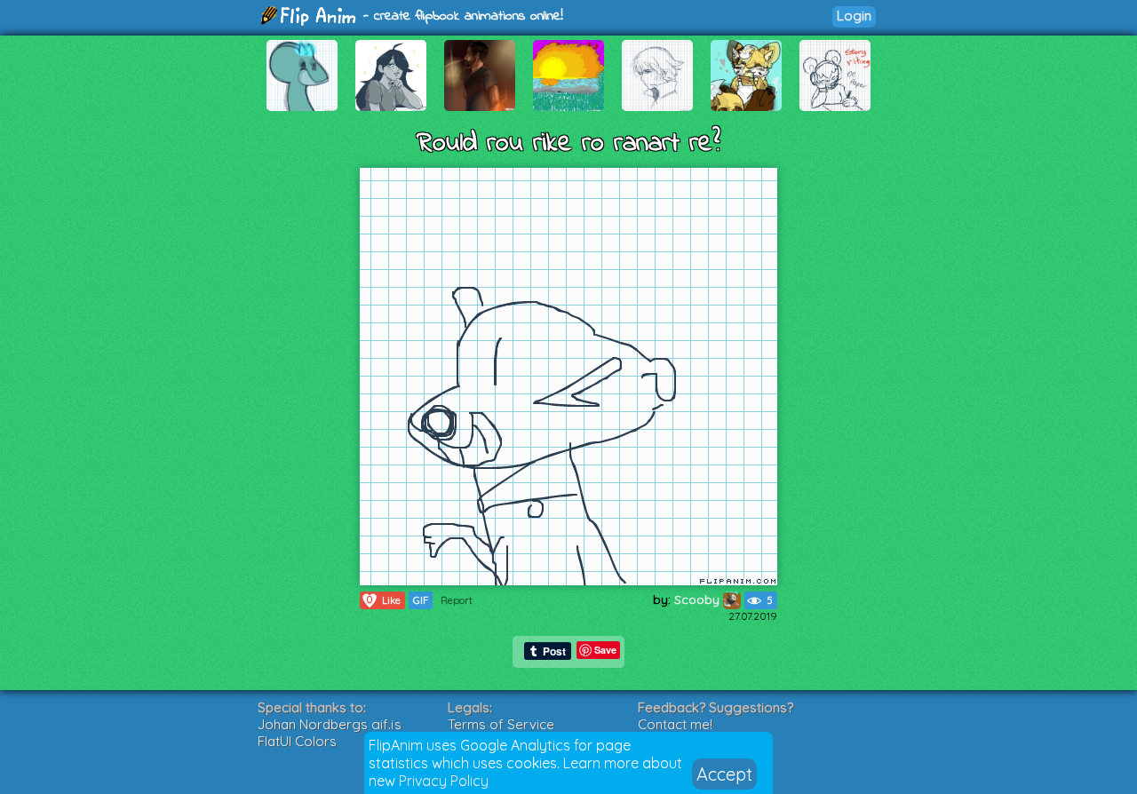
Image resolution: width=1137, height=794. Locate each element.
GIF (420, 600)
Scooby (698, 599)
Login (854, 15)
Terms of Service (501, 724)
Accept (724, 774)
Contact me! (675, 724)
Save (605, 649)
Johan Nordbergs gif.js (330, 724)
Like (384, 600)
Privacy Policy (444, 781)
